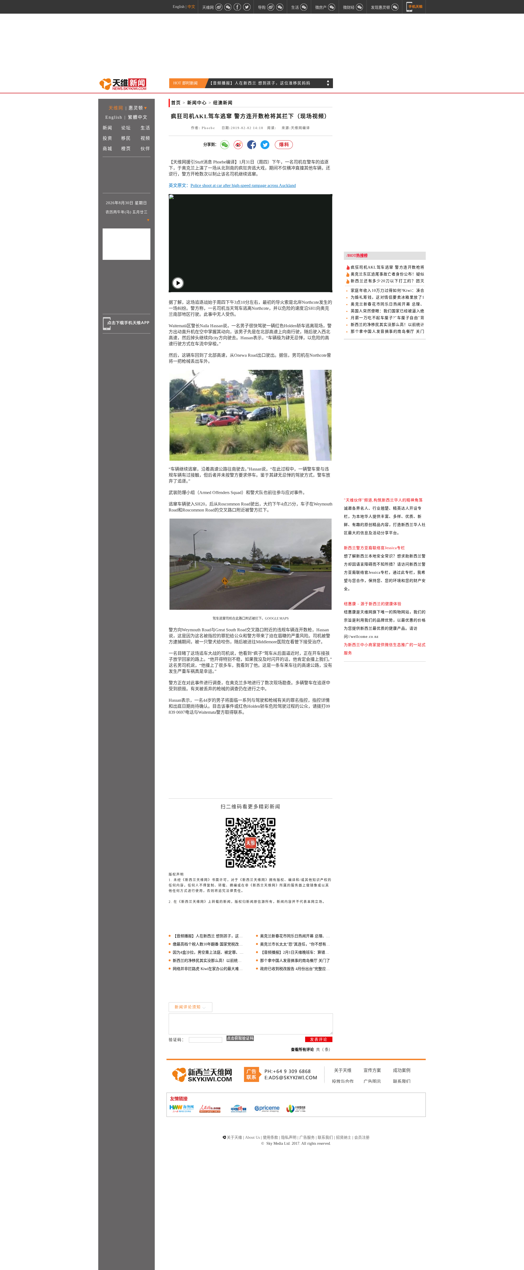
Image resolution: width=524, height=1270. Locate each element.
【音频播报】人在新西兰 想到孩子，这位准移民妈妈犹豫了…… (209, 936)
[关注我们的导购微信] (360, 7)
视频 (145, 138)
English (178, 7)
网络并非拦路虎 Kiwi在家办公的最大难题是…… (209, 969)
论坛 (126, 128)
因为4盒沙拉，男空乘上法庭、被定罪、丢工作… (209, 952)
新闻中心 (197, 102)
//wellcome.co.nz (363, 637)
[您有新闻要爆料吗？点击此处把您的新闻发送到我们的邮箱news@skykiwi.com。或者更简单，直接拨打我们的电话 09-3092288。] (284, 145)
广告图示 (372, 1081)
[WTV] (295, 1109)
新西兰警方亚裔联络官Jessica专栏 (374, 548)
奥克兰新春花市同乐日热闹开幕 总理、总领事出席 (296, 936)
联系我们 (401, 1081)
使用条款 (270, 1137)
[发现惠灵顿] (395, 7)
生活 (145, 128)
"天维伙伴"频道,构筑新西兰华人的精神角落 (383, 500)
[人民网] (210, 1109)
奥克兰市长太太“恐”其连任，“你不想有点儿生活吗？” (296, 944)
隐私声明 (288, 1137)
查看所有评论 (302, 1050)
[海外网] (181, 1109)
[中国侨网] (238, 1109)
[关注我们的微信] (228, 7)
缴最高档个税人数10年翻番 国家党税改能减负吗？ (209, 944)
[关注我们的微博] (219, 7)
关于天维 (343, 1070)
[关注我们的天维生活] (304, 7)
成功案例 (401, 1070)
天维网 (116, 108)
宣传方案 (372, 1070)
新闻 (107, 128)
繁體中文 (138, 117)
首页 (176, 102)
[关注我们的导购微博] (271, 7)
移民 (126, 138)
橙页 (126, 148)
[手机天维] (414, 7)
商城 (107, 148)
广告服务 (307, 1137)
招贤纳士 (343, 1137)
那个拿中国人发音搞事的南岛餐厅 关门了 (295, 961)
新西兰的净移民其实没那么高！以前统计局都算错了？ (209, 961)
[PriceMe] (267, 1109)
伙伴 (145, 148)
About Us (252, 1137)
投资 (107, 138)
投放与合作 (343, 1081)
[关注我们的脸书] (237, 7)
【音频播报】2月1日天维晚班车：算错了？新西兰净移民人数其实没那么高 (296, 952)
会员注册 (362, 1137)
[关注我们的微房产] (332, 7)
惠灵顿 (136, 108)
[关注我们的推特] (247, 7)
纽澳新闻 (223, 102)
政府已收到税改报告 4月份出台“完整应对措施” (296, 969)
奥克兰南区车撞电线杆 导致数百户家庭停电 (251, 83)
